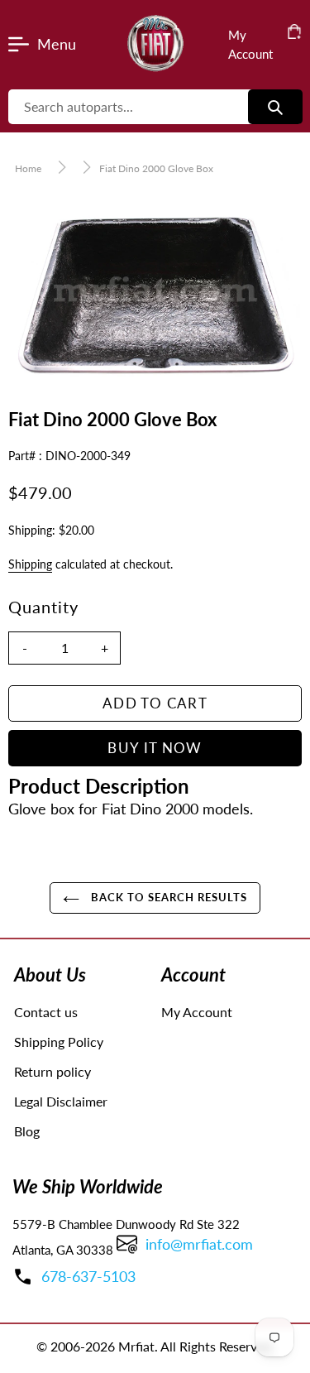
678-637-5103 (88, 1276)
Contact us (46, 1012)
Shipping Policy (58, 1041)
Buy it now (155, 747)
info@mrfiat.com (199, 1244)
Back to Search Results (168, 897)
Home (28, 168)
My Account (196, 1012)
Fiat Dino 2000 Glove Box (156, 168)
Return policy (52, 1071)
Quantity (43, 607)
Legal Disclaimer (60, 1101)
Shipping (30, 564)
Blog (27, 1131)
